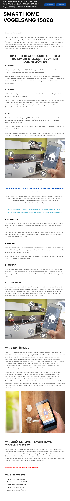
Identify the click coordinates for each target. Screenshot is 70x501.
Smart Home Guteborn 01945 (16, 487)
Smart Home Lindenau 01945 (16, 479)
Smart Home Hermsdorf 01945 (16, 490)
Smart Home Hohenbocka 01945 (17, 482)
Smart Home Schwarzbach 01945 (17, 484)
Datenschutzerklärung (11, 7)
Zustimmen (50, 4)
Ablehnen (61, 4)
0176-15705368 (15, 474)
